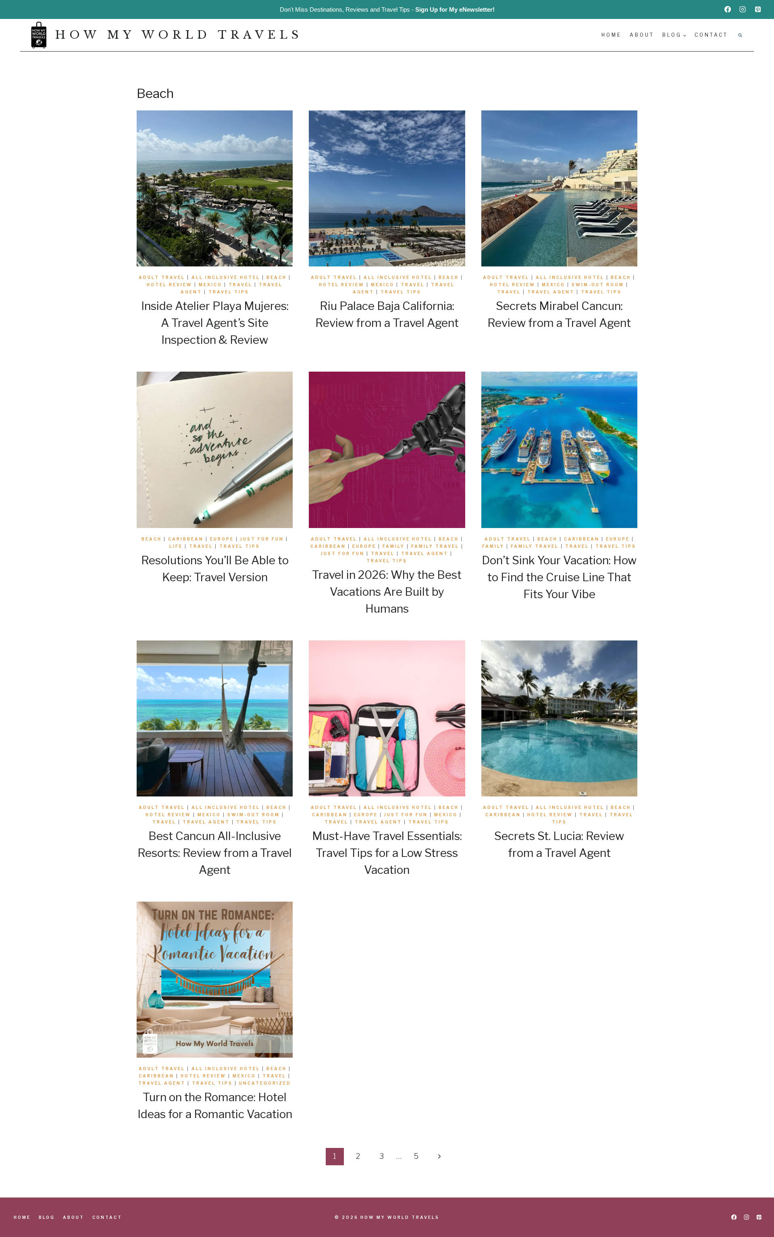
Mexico (210, 284)
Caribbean (186, 538)
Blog (47, 1217)
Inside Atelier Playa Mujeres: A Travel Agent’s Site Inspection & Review (215, 323)
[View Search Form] (740, 35)
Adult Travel (162, 277)
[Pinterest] (757, 9)
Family (394, 546)
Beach (276, 277)
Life (176, 546)
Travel (240, 284)
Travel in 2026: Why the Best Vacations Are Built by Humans (387, 591)
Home (611, 35)
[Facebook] (727, 9)
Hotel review (169, 284)
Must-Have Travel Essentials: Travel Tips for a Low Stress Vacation (387, 853)
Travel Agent (550, 291)
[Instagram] (742, 9)
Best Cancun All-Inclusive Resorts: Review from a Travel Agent (214, 853)
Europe (222, 538)
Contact (711, 35)
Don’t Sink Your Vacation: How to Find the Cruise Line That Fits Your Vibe (559, 577)
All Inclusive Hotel (225, 277)
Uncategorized (265, 1083)
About (642, 35)
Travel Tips (228, 291)
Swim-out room (598, 284)
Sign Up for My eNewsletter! (455, 9)
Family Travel (435, 546)
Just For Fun (262, 538)
